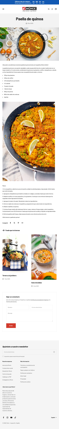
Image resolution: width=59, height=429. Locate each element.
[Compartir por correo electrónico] (22, 222)
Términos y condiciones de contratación (27, 366)
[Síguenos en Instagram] (7, 417)
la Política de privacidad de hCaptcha (39, 300)
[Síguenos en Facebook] (3, 417)
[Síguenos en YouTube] (11, 417)
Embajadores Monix (7, 380)
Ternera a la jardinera (9, 275)
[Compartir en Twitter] (14, 222)
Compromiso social (7, 368)
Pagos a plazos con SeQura (27, 370)
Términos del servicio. (11, 301)
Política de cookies (25, 382)
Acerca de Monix (6, 365)
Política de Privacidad (20, 356)
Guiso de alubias (36, 283)
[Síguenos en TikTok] (15, 417)
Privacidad (23, 379)
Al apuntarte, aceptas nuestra (14, 356)
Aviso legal (23, 376)
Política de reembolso (26, 373)
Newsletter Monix (7, 371)
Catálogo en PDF (6, 377)
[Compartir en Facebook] (10, 222)
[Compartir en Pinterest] (18, 222)
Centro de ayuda (6, 374)
